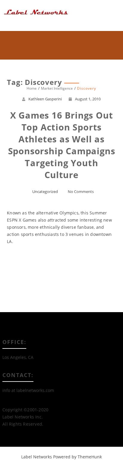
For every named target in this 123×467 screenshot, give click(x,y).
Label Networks (36, 457)
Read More (61, 263)
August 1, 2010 (88, 99)
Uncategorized (45, 191)
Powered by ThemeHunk (77, 457)
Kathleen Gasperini (45, 99)
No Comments (81, 191)
